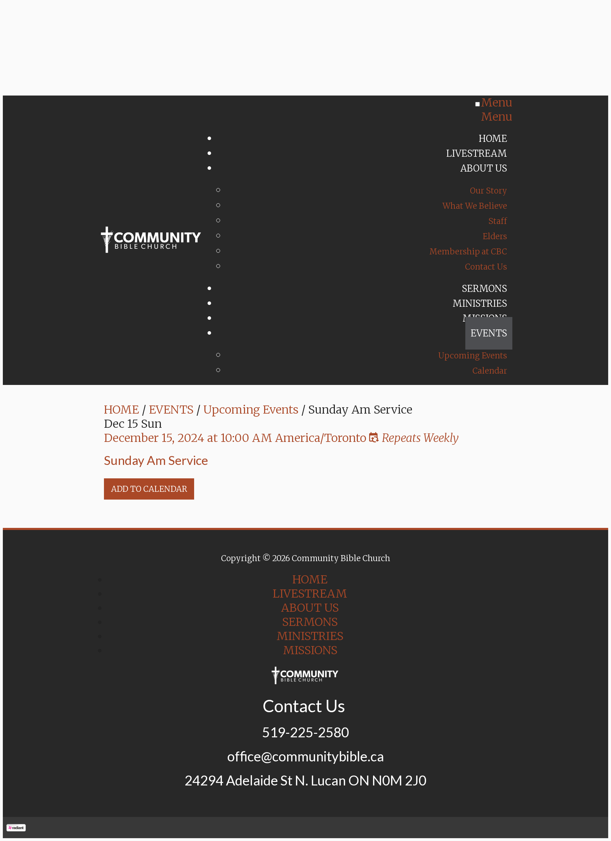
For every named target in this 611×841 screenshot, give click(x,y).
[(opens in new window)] (16, 827)
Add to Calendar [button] (149, 489)
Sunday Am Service (156, 460)
